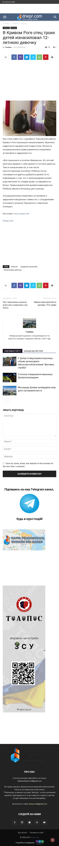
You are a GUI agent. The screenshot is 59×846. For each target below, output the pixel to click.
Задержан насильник (29, 267)
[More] (52, 57)
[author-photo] (29, 328)
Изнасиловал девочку (12, 270)
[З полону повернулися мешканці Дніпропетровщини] (9, 377)
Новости (14, 267)
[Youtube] (44, 822)
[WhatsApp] (39, 57)
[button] (4, 17)
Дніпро (24, 23)
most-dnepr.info (21, 213)
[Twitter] (33, 57)
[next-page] (9, 400)
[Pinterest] (45, 57)
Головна (6, 23)
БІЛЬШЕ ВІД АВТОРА (33, 351)
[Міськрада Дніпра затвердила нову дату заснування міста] (9, 390)
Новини (15, 23)
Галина (8, 47)
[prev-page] (4, 400)
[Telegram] (27, 57)
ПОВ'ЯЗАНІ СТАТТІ (12, 351)
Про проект (22, 832)
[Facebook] (14, 57)
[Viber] (20, 57)
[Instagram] (22, 822)
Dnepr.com (8, 220)
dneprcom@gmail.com (38, 804)
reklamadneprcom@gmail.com (29, 781)
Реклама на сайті (36, 832)
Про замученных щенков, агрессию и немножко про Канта (15, 305)
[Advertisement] (29, 8)
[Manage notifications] (52, 840)
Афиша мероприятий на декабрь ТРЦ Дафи (45, 303)
